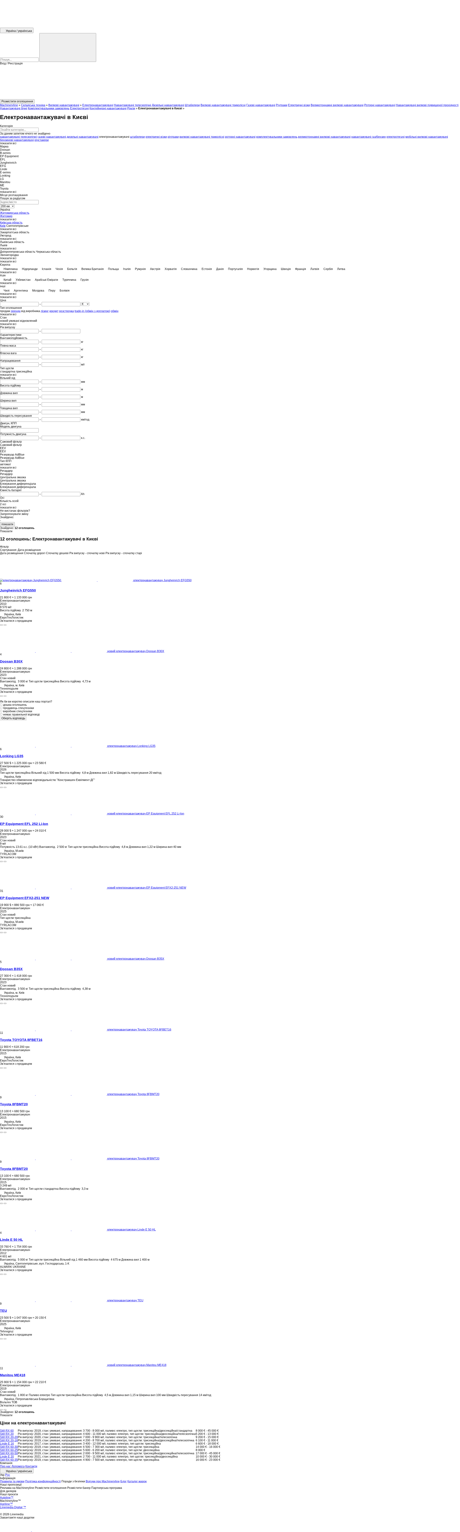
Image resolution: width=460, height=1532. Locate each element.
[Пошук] (67, 47)
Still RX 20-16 (9, 1440)
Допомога (18, 1466)
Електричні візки (299, 105)
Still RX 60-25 (9, 1450)
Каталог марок (137, 1481)
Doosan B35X (11, 969)
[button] (230, 82)
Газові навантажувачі (260, 105)
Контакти (31, 1466)
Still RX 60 (7, 1430)
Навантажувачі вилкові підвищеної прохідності (427, 105)
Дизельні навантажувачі (168, 105)
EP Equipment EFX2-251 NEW (24, 898)
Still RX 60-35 (9, 1459)
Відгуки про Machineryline (103, 1481)
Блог (123, 1481)
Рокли (131, 108)
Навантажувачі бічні (13, 108)
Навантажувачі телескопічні (132, 105)
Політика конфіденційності (43, 1481)
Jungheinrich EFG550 (18, 590)
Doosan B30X (11, 661)
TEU (3, 1311)
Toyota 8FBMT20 (14, 1104)
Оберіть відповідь (13, 718)
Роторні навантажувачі (379, 105)
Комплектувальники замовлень (48, 108)
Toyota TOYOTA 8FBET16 (21, 1040)
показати (7, 524)
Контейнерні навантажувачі (107, 108)
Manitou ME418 (12, 1375)
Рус (7, 1474)
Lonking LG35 (11, 756)
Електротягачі (79, 108)
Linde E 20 (7, 1456)
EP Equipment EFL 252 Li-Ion (24, 824)
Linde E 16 (7, 1443)
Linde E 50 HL (11, 1240)
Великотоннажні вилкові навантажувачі (337, 105)
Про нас (5, 1466)
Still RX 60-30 (9, 1446)
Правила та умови (12, 1481)
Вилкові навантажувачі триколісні (223, 105)
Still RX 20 (7, 1433)
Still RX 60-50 (9, 1453)
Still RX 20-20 (9, 1437)
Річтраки (281, 105)
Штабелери (192, 105)
